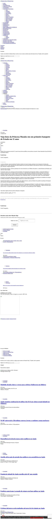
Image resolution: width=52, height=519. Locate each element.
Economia (8, 65)
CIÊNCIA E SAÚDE (7, 6)
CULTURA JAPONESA (8, 8)
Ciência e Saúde (6, 434)
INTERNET (5, 26)
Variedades (8, 250)
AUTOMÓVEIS (6, 5)
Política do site (8, 97)
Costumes (8, 11)
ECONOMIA (6, 22)
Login (4, 3)
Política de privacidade (38, 517)
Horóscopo (8, 89)
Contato (7, 94)
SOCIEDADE (6, 31)
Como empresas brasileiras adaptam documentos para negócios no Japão (14, 268)
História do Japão (9, 18)
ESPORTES (5, 23)
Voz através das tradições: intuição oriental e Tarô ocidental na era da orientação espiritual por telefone (19, 252)
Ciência (7, 68)
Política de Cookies (9, 98)
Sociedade (8, 67)
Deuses (7, 14)
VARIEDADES (6, 34)
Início (2, 108)
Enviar (2, 365)
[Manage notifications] (3, 516)
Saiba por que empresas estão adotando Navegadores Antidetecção (13, 285)
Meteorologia (8, 74)
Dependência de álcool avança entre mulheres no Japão (18, 439)
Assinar (2, 58)
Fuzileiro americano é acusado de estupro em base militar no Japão (22, 491)
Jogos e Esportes (9, 19)
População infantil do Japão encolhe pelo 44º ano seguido (19, 474)
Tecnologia (8, 282)
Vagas (7, 36)
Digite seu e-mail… (15, 220)
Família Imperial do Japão (8, 229)
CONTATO (5, 38)
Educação (8, 15)
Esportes (7, 72)
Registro (4, 4)
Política (7, 64)
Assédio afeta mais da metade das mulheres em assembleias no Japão (23, 457)
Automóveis (8, 73)
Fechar (32, 517)
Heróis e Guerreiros (9, 16)
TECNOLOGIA (6, 33)
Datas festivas (8, 13)
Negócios (7, 66)
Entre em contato (6, 351)
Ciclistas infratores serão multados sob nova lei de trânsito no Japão (23, 508)
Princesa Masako (6, 230)
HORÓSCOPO (6, 24)
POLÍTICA (5, 30)
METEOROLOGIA (7, 28)
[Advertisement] (26, 119)
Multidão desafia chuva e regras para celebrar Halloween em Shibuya (23, 384)
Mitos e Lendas (9, 20)
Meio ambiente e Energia (11, 70)
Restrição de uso (3, 199)
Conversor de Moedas (10, 101)
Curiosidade (8, 12)
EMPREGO (5, 35)
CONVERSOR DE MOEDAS (9, 43)
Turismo (7, 21)
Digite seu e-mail (4, 56)
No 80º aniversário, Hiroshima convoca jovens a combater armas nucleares (25, 420)
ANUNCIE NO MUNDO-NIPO (9, 39)
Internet (7, 69)
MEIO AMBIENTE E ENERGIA (10, 27)
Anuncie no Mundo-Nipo (11, 96)
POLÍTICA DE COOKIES (8, 42)
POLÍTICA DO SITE (7, 41)
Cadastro (7, 37)
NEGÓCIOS (5, 29)
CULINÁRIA (6, 7)
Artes (7, 10)
